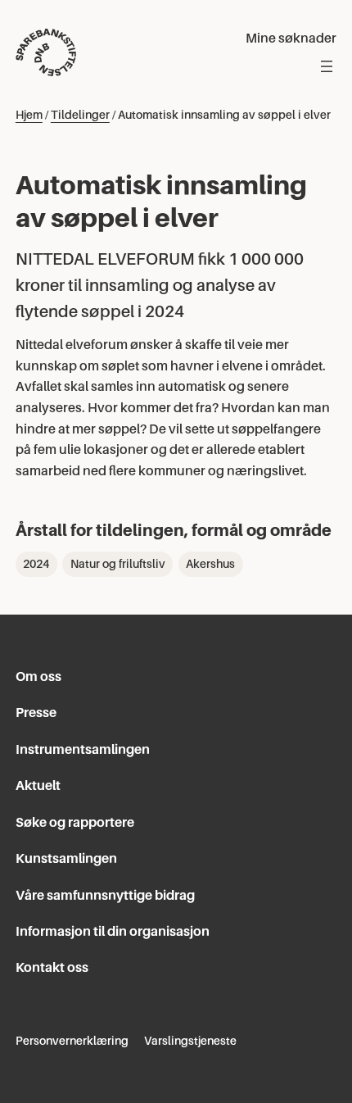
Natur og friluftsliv (117, 563)
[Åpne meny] (326, 66)
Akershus (210, 563)
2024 (36, 563)
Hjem (29, 114)
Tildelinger (80, 114)
